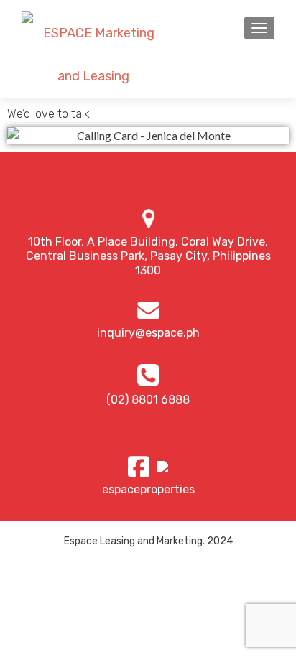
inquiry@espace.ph (148, 333)
